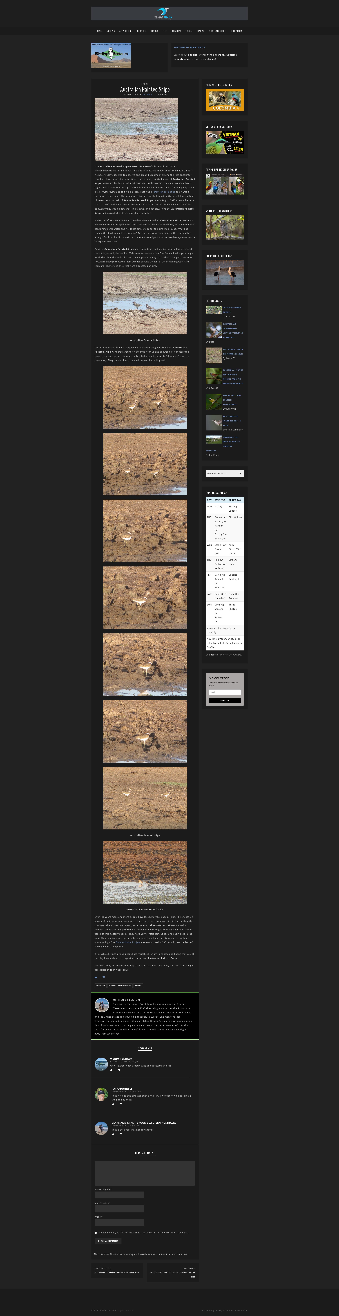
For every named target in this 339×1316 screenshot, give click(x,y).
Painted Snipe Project (128, 942)
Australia (100, 986)
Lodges (189, 31)
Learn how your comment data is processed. (163, 1254)
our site (192, 54)
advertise (218, 54)
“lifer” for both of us (164, 191)
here (213, 654)
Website (99, 1216)
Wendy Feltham (121, 1058)
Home (99, 31)
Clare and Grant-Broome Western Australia (144, 1122)
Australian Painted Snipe (145, 89)
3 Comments (162, 95)
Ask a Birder (125, 31)
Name (103, 1189)
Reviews (200, 31)
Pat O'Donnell (122, 1088)
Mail (102, 1203)
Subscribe (224, 700)
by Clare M (147, 95)
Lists (165, 31)
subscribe (231, 54)
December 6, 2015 (130, 95)
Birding (154, 31)
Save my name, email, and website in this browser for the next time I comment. (143, 1232)
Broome (138, 986)
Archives (111, 31)
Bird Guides (141, 31)
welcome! (210, 59)
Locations (176, 31)
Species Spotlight (217, 31)
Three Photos (236, 31)
